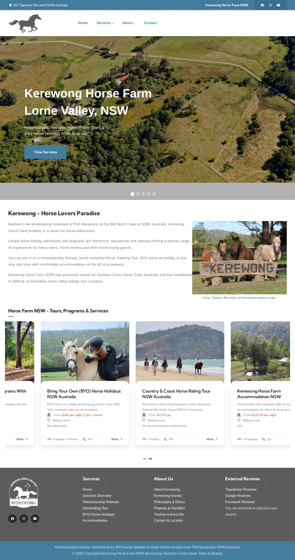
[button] (144, 458)
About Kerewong (167, 489)
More (82, 439)
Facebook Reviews (240, 502)
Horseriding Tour (95, 508)
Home (87, 489)
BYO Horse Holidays (99, 514)
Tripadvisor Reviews (241, 489)
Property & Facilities (169, 508)
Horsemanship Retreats (101, 502)
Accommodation (95, 520)
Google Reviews (238, 496)
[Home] (25, 23)
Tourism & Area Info (169, 514)
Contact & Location (168, 520)
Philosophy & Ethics (169, 502)
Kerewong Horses (168, 496)
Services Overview (97, 496)
